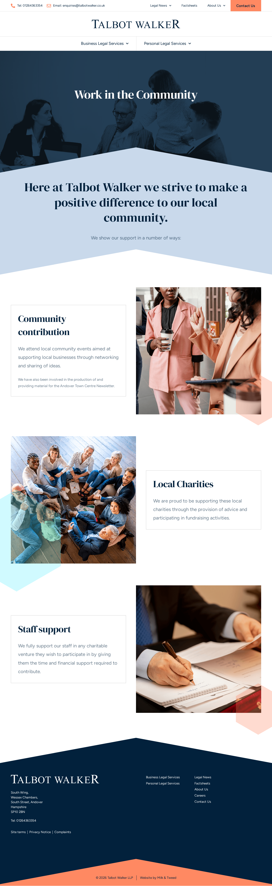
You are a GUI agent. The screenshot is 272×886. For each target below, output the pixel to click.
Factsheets (189, 5)
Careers (199, 795)
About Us (214, 5)
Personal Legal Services (165, 43)
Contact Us (202, 802)
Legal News (158, 5)
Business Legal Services (102, 43)
